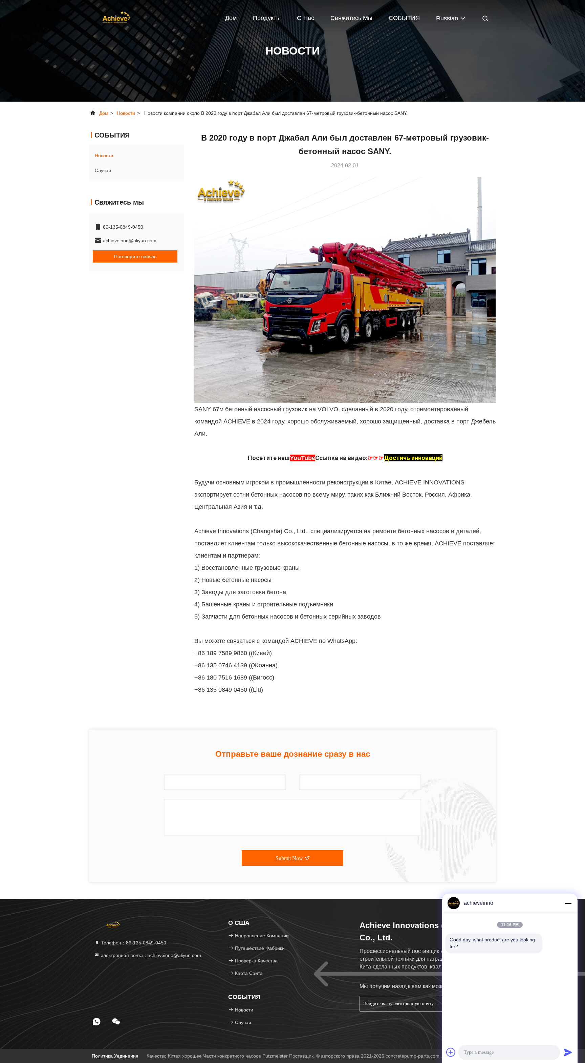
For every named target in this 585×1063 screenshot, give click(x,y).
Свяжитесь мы (351, 18)
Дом (231, 18)
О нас (305, 18)
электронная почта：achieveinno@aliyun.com (150, 955)
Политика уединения (115, 1056)
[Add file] (451, 1052)
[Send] (568, 1052)
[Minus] (568, 903)
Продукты (267, 18)
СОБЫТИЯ (404, 18)
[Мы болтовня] (116, 1022)
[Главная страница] (116, 17)
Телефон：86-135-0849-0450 (133, 942)
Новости (126, 113)
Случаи (103, 170)
